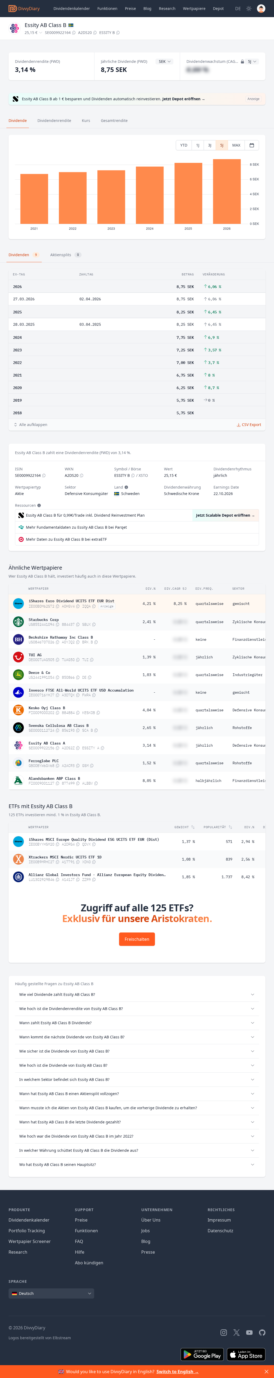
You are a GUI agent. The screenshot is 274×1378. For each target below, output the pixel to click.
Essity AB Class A (47, 742)
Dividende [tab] (18, 120)
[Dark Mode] (249, 8)
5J (221, 145)
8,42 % (247, 876)
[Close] (266, 1371)
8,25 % (180, 603)
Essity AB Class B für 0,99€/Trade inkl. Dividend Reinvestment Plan (85, 515)
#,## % (198, 69)
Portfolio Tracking (27, 1231)
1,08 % (188, 859)
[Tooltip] (125, 487)
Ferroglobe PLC (44, 760)
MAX (236, 145)
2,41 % (149, 621)
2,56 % (247, 859)
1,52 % (149, 763)
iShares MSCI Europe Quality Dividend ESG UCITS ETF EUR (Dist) (94, 839)
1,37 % (188, 841)
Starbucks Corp (44, 619)
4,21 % (149, 603)
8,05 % (149, 780)
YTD (183, 145)
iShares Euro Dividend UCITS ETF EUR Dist (71, 600)
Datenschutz (220, 1231)
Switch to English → (178, 1372)
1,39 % (149, 657)
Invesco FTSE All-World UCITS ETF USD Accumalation (81, 689)
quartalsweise (209, 603)
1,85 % (188, 876)
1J (197, 145)
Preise (130, 8)
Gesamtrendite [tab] (114, 120)
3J (209, 145)
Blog (145, 1241)
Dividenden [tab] (23, 254)
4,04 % (149, 710)
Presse (148, 1252)
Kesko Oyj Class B (47, 707)
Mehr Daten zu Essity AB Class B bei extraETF (66, 539)
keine (201, 639)
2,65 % (149, 727)
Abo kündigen (89, 1263)
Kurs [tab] (86, 120)
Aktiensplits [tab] (64, 254)
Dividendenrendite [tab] (54, 120)
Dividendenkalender (72, 8)
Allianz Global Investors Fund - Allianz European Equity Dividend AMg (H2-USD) (97, 874)
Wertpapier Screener (30, 1241)
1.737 (227, 876)
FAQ (79, 1241)
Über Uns (151, 1220)
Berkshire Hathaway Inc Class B (61, 636)
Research (18, 1252)
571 (229, 841)
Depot (218, 8)
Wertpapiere (194, 8)
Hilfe (79, 1252)
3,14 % (149, 745)
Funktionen (107, 8)
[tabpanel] (137, 187)
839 (229, 859)
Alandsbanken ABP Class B (54, 778)
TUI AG (35, 654)
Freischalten (137, 939)
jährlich (204, 657)
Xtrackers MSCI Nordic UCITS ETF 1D (65, 856)
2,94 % (247, 841)
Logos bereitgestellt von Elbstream (40, 1337)
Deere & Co (39, 672)
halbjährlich (208, 780)
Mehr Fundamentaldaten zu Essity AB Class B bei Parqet (76, 527)
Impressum (219, 1220)
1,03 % (149, 674)
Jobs (145, 1231)
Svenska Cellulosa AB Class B (59, 725)
